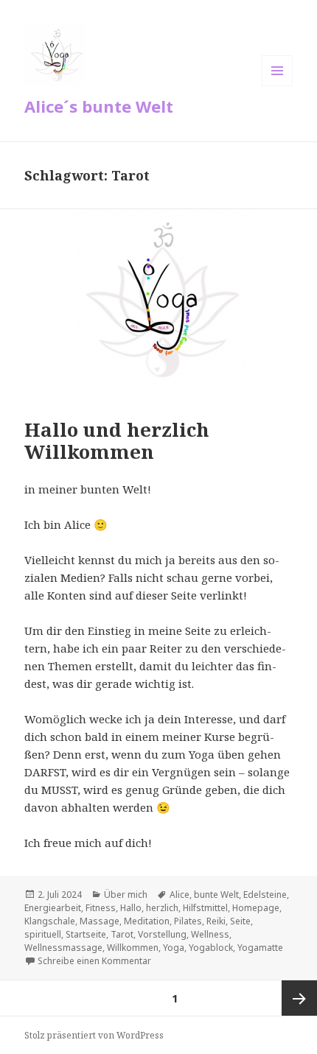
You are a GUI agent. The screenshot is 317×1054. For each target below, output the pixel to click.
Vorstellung (162, 934)
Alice (179, 894)
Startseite (86, 934)
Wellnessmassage (63, 947)
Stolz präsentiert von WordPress (94, 1035)
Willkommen (132, 947)
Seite (240, 921)
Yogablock (211, 947)
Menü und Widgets (277, 85)
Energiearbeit (52, 908)
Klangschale (49, 921)
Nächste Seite (299, 998)
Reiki (216, 921)
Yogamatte (260, 947)
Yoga (173, 947)
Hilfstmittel (205, 908)
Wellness (210, 934)
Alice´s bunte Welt (98, 106)
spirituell (42, 934)
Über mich (125, 894)
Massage (99, 921)
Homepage (255, 908)
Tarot (122, 934)
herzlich (162, 908)
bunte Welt (216, 894)
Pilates (188, 921)
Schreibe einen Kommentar (94, 961)
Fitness (101, 908)
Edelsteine (265, 894)
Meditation (147, 921)
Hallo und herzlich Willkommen (116, 440)
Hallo (131, 908)
